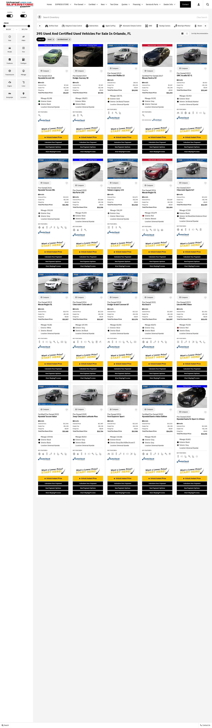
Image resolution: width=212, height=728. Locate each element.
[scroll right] (205, 26)
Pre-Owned (78, 4)
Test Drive (114, 4)
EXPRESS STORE (62, 4)
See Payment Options (53, 147)
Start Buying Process (53, 152)
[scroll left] (40, 26)
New (103, 4)
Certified (92, 4)
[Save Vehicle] (66, 71)
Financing (136, 4)
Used (23, 12)
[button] (207, 4)
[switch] (10, 14)
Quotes (124, 4)
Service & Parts (152, 4)
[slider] (4, 26)
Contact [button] (185, 4)
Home (49, 4)
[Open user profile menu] (199, 4)
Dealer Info (168, 4)
